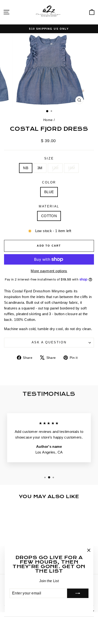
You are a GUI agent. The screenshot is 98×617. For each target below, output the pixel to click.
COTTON (49, 216)
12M (55, 168)
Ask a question (49, 342)
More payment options (49, 271)
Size (49, 158)
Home (48, 120)
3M (40, 168)
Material (49, 206)
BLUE (49, 192)
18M (71, 168)
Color (49, 182)
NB (25, 168)
